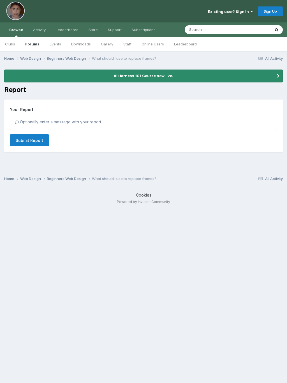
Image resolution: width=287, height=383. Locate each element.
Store (93, 29)
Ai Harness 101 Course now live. (143, 75)
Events (55, 44)
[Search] (276, 29)
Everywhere (253, 29)
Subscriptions (144, 29)
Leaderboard (185, 44)
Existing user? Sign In (229, 11)
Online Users (153, 44)
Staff (127, 44)
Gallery (107, 44)
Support (115, 29)
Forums (32, 44)
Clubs (10, 44)
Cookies (143, 195)
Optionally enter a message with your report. (60, 121)
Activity (39, 29)
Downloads (81, 44)
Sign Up (270, 11)
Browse (16, 29)
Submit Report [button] (29, 140)
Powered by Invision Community (143, 202)
